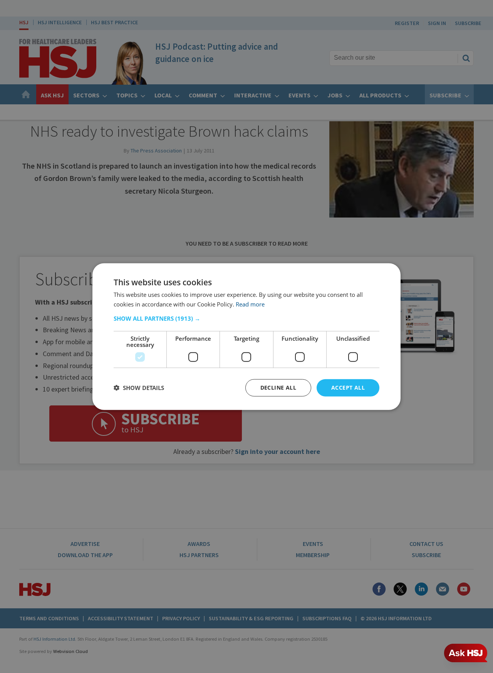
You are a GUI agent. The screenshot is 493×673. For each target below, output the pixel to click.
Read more (250, 304)
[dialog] (246, 336)
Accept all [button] (348, 387)
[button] (246, 318)
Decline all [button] (278, 387)
